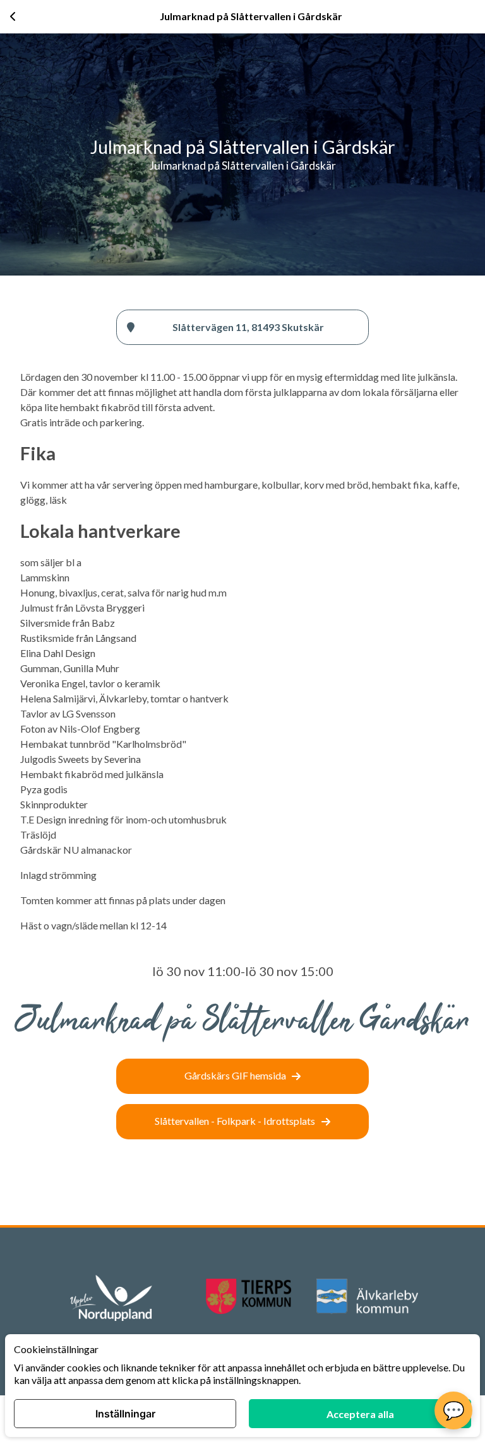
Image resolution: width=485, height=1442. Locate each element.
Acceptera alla (360, 1414)
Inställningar (125, 1413)
